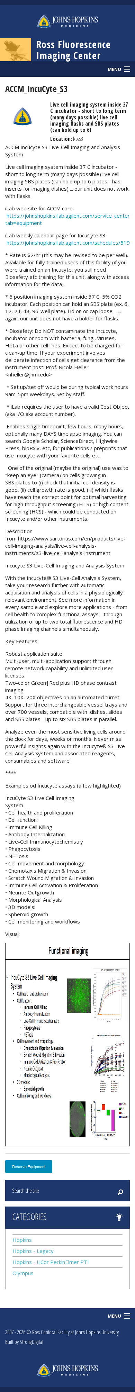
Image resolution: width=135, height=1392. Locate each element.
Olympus (23, 1273)
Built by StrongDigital (24, 1342)
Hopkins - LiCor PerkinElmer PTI (50, 1261)
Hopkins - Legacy (33, 1250)
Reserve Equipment (28, 1166)
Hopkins (22, 1239)
